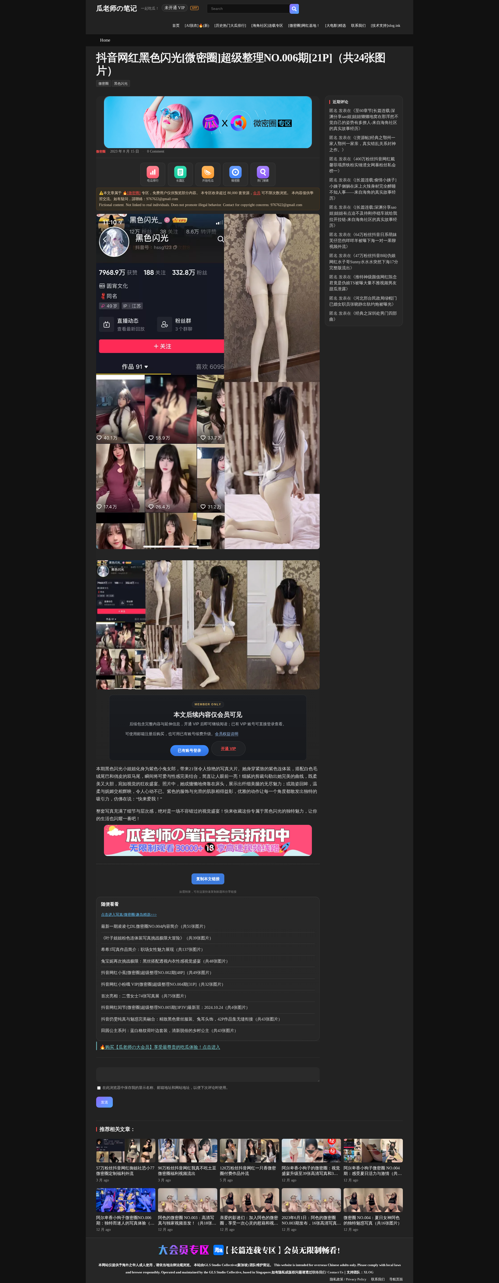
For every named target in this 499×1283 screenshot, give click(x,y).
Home (105, 40)
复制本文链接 (208, 879)
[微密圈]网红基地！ (304, 26)
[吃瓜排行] (152, 174)
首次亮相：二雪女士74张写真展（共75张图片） (144, 996)
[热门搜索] (263, 174)
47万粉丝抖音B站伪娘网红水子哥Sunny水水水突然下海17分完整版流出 (363, 261)
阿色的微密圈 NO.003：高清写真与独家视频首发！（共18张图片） (187, 1223)
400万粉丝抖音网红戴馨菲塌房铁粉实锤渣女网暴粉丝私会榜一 (362, 165)
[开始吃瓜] (207, 174)
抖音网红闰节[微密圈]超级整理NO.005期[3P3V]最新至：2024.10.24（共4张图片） (175, 1007)
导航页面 (396, 1279)
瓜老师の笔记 (116, 8)
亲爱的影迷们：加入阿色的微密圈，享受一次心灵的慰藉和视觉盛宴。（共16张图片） (249, 1223)
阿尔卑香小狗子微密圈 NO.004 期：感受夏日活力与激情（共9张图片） (372, 1173)
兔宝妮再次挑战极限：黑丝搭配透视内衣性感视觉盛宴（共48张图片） (165, 961)
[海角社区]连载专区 (267, 26)
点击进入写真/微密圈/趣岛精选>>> (129, 915)
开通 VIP (228, 748)
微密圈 (104, 83)
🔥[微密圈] (132, 193)
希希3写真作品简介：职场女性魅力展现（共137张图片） (153, 949)
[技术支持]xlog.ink (385, 26)
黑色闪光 (121, 83)
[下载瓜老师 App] (194, 8)
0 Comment (155, 151)
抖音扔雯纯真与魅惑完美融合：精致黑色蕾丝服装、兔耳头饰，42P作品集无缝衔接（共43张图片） (191, 1019)
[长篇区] (180, 174)
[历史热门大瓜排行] (230, 26)
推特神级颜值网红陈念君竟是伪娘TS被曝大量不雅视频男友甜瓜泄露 (363, 283)
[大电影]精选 (335, 26)
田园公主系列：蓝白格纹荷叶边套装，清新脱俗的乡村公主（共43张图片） (169, 1030)
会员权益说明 (226, 734)
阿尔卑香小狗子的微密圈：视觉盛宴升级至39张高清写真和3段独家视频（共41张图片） (311, 1173)
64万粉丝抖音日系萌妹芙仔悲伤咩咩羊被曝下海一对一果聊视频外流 (363, 240)
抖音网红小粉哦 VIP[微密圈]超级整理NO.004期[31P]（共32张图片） (163, 984)
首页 (176, 26)
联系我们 (358, 26)
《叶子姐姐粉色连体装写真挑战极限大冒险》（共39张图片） (157, 938)
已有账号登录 (189, 750)
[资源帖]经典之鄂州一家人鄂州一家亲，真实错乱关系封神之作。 (362, 143)
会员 (256, 193)
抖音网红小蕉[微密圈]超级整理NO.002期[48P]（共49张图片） (157, 972)
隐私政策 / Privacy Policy (348, 1279)
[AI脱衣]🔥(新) (197, 26)
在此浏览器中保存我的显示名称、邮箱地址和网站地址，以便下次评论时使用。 (166, 1088)
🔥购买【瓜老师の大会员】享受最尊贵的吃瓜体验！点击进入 (160, 1047)
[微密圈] (235, 174)
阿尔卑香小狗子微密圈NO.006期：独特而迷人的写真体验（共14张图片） (125, 1223)
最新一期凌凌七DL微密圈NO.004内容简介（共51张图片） (154, 926)
